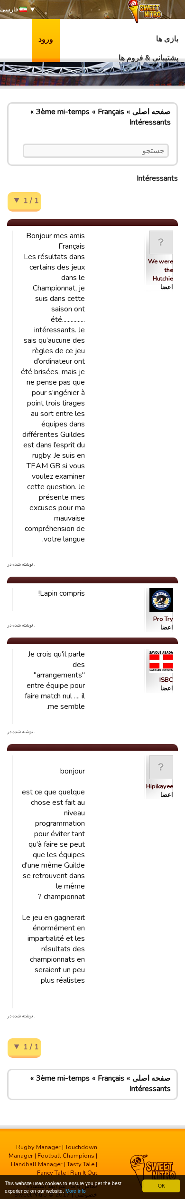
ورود (45, 39)
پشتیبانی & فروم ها (148, 58)
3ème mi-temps (63, 111)
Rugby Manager (38, 1147)
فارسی (9, 9)
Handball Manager (37, 1164)
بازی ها (167, 39)
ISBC (166, 680)
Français (111, 111)
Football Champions (65, 1155)
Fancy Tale (51, 1173)
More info (75, 1190)
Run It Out (83, 1173)
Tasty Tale (80, 1164)
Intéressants (150, 122)
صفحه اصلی (151, 111)
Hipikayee (159, 786)
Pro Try (163, 619)
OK (161, 1185)
